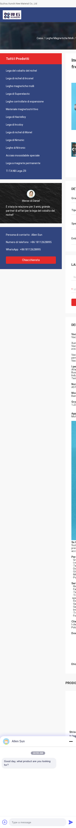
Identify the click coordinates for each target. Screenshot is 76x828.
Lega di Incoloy (14, 124)
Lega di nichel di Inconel (19, 78)
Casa (40, 38)
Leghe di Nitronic (15, 147)
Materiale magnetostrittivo (22, 109)
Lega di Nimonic (15, 140)
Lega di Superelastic (18, 93)
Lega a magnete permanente (23, 163)
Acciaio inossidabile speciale (23, 155)
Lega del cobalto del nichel (21, 70)
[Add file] (4, 822)
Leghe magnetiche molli (60, 38)
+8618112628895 (30, 249)
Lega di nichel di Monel (19, 132)
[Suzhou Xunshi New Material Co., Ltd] (12, 14)
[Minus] (71, 741)
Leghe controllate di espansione (25, 101)
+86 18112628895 (41, 242)
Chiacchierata (31, 260)
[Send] (71, 822)
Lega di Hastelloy (16, 116)
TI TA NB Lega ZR (16, 170)
